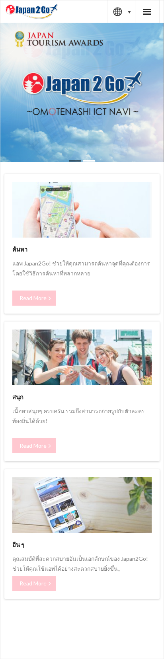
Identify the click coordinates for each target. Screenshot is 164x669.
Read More (33, 298)
